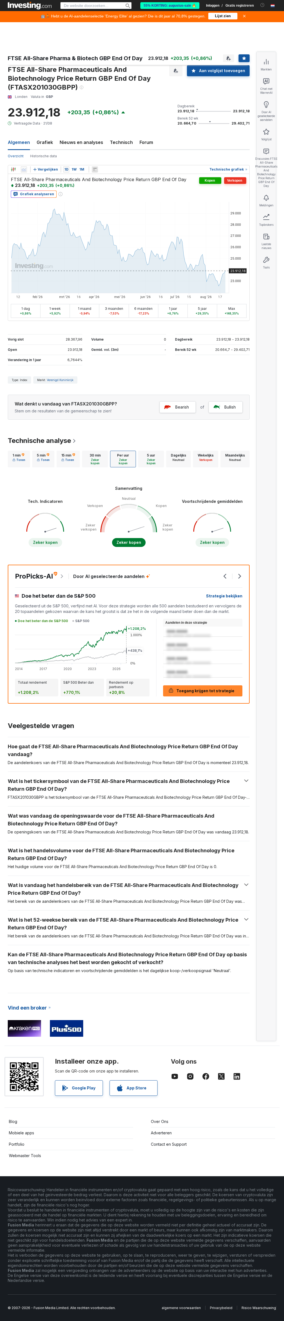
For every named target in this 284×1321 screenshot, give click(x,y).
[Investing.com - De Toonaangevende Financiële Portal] (30, 5)
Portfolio (16, 1144)
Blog (13, 1121)
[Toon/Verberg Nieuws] (95, 169)
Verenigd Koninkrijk (60, 380)
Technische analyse (39, 441)
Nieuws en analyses (81, 142)
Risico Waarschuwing (259, 1308)
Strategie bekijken (224, 596)
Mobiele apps (21, 1132)
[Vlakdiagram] (24, 169)
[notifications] (262, 5)
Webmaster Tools (25, 1155)
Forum (146, 142)
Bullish (230, 407)
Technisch (121, 142)
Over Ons (159, 1121)
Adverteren (161, 1132)
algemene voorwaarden (181, 1308)
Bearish (182, 407)
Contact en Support (169, 1144)
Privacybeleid (221, 1308)
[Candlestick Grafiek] (13, 169)
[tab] (19, 459)
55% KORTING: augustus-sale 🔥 (170, 5)
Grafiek (45, 142)
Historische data (43, 156)
